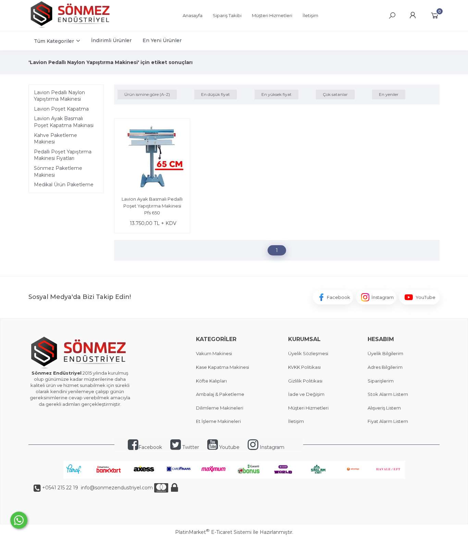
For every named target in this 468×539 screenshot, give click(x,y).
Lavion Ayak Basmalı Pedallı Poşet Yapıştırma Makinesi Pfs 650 (152, 205)
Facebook (150, 447)
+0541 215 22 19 (60, 488)
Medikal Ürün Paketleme (64, 184)
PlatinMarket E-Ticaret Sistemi (213, 532)
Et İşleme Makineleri (218, 421)
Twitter (190, 447)
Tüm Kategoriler (54, 41)
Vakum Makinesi (214, 353)
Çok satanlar (335, 94)
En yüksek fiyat (276, 94)
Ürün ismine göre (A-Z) (147, 94)
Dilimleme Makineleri (219, 408)
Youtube (228, 447)
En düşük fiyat (215, 94)
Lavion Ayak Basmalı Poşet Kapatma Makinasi (64, 121)
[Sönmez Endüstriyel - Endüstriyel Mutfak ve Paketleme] (71, 27)
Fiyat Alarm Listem (388, 421)
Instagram (271, 447)
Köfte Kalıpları (211, 381)
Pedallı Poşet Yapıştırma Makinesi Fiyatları (62, 155)
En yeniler (388, 94)
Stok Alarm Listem (388, 394)
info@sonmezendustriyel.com (116, 488)
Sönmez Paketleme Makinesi (58, 171)
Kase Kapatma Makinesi (222, 367)
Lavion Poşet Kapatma (61, 109)
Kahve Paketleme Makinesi (55, 138)
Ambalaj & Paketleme (220, 394)
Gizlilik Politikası (305, 381)
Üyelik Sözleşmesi (308, 353)
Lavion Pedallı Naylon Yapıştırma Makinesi (59, 95)
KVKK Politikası (304, 367)
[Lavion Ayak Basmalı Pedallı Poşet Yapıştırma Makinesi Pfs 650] (152, 157)
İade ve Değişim (306, 394)
